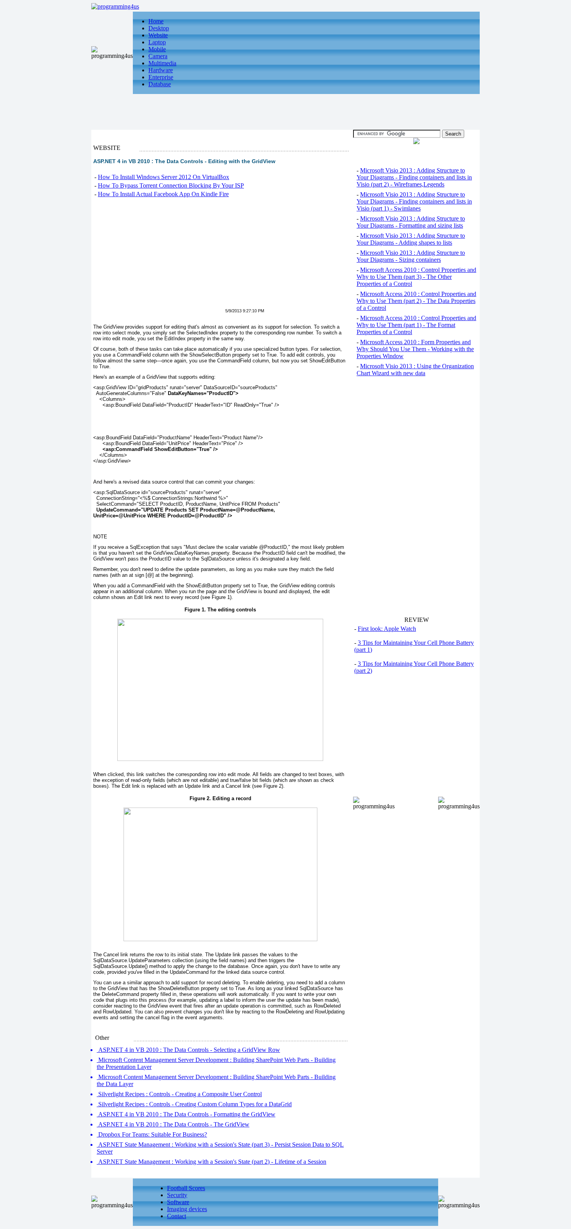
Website (158, 35)
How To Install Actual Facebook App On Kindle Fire (163, 194)
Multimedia (162, 63)
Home (156, 21)
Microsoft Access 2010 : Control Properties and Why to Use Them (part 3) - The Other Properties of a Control (416, 276)
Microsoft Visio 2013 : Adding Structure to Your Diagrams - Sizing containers (411, 256)
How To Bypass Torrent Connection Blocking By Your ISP (171, 185)
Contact (176, 1216)
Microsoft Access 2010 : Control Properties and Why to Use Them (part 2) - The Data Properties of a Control (416, 301)
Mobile (157, 49)
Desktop (158, 28)
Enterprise (160, 77)
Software (178, 1202)
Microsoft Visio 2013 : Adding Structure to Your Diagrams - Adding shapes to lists (411, 239)
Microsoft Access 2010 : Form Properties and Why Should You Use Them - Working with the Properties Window (415, 349)
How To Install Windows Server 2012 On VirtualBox (163, 177)
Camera (157, 56)
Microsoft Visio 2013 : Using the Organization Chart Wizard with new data (415, 369)
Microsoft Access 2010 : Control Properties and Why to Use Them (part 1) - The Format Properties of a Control (416, 325)
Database (159, 84)
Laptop (157, 42)
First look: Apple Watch (387, 628)
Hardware (160, 70)
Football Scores (186, 1188)
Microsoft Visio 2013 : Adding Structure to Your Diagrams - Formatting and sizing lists (411, 222)
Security (177, 1195)
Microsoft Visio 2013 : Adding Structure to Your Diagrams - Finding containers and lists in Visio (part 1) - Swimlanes (414, 201)
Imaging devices (187, 1209)
